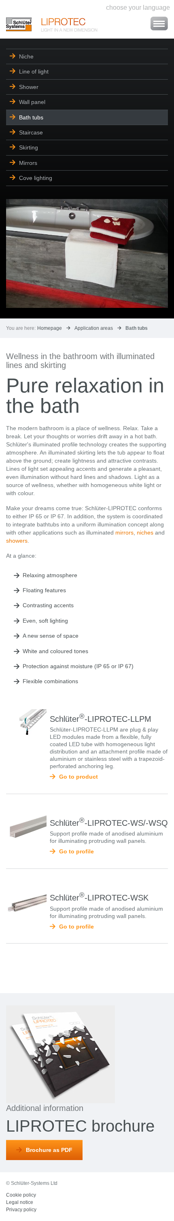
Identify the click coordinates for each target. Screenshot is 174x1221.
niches (145, 532)
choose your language (138, 7)
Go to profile (76, 851)
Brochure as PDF (49, 1150)
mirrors (124, 532)
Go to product (78, 776)
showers (17, 540)
